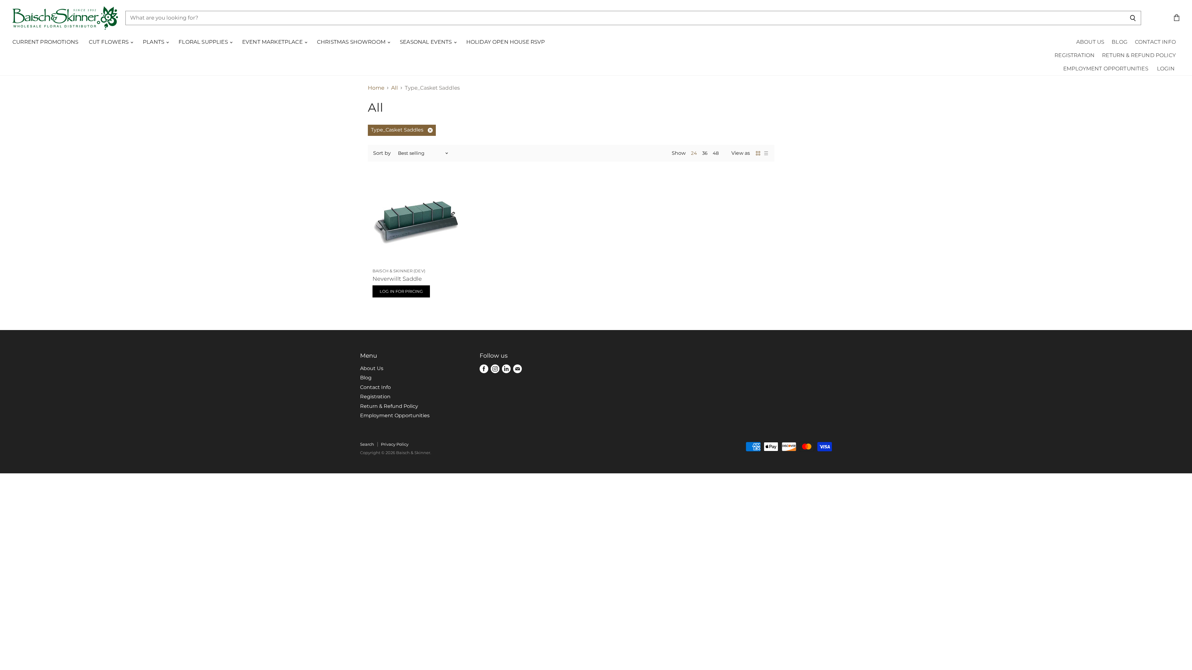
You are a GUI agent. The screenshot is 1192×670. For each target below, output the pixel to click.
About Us (1090, 42)
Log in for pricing (401, 291)
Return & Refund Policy (1139, 55)
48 (716, 153)
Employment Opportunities (1105, 68)
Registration (1074, 55)
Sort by (382, 153)
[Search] (1133, 18)
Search (367, 444)
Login (1166, 68)
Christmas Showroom (352, 42)
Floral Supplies (203, 42)
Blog (1119, 42)
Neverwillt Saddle (397, 278)
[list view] (766, 153)
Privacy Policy (395, 444)
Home (376, 88)
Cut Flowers (109, 42)
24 (694, 153)
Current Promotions (45, 42)
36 (704, 153)
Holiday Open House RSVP (505, 42)
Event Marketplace (273, 42)
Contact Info (1155, 42)
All (394, 88)
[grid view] (758, 153)
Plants (154, 42)
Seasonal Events (426, 42)
